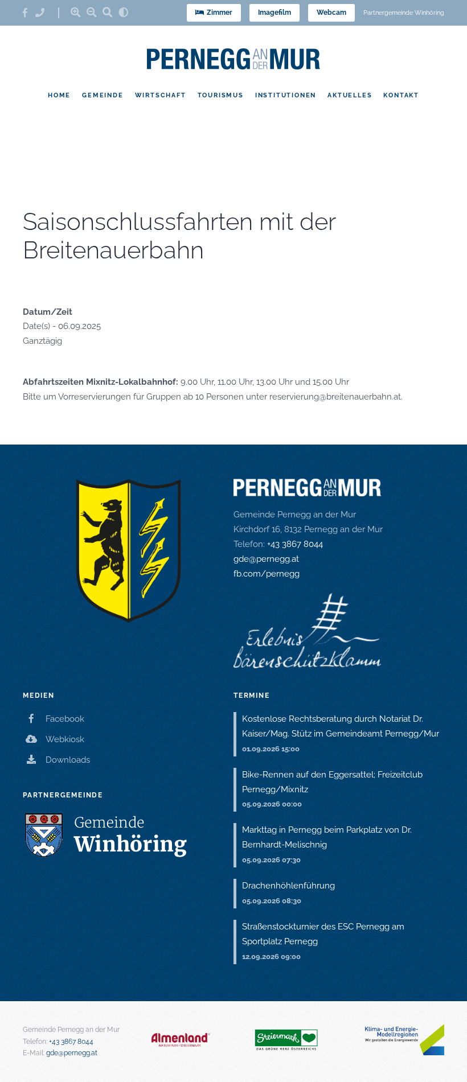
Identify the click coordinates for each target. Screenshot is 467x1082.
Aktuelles (349, 95)
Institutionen (285, 95)
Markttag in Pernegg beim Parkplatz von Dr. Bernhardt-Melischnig (327, 837)
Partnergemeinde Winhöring (403, 13)
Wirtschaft (160, 95)
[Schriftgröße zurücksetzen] (107, 12)
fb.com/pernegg (266, 574)
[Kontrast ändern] (123, 12)
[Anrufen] (43, 12)
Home (59, 95)
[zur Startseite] (233, 58)
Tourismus (221, 95)
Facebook (65, 719)
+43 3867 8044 (295, 544)
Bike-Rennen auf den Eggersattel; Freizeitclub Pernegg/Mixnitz (332, 782)
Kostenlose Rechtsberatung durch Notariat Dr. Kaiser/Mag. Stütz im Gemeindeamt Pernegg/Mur (340, 726)
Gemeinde (102, 95)
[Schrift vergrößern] (76, 12)
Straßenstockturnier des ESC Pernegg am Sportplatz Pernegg (323, 934)
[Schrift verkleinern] (92, 12)
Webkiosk (65, 739)
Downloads (68, 760)
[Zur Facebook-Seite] (29, 12)
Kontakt (401, 95)
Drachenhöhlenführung (288, 886)
